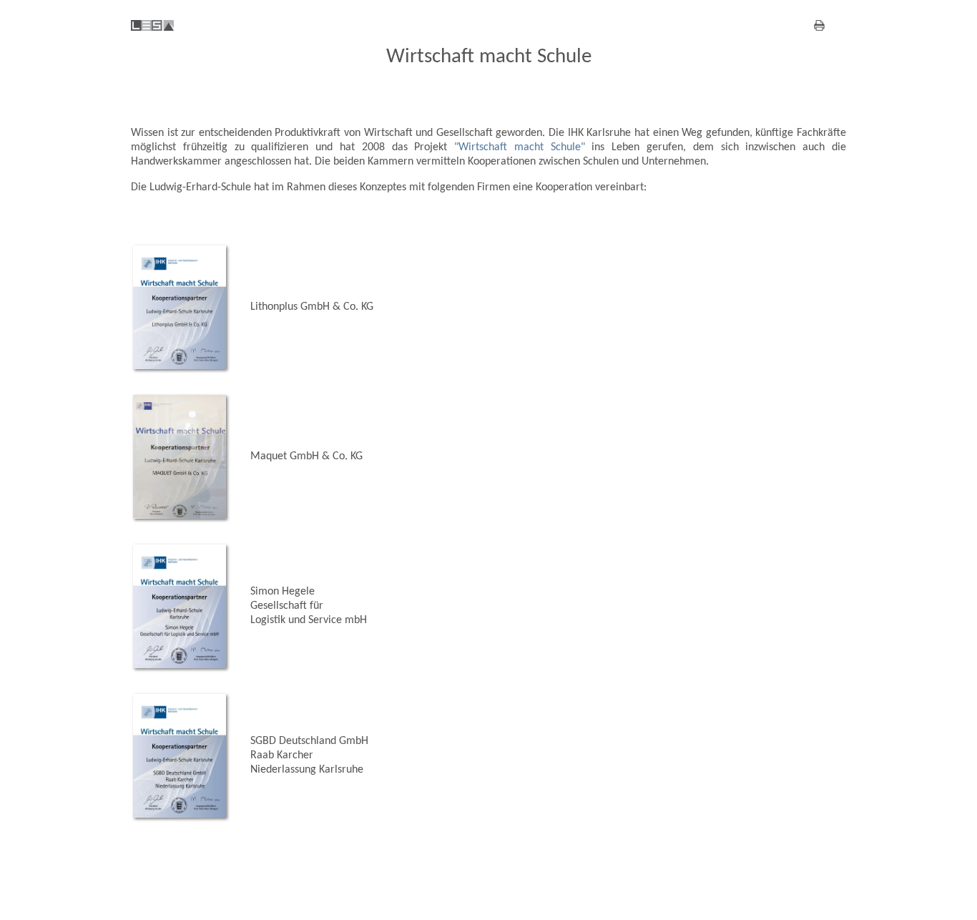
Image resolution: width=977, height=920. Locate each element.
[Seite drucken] (163, 28)
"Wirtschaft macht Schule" (522, 147)
